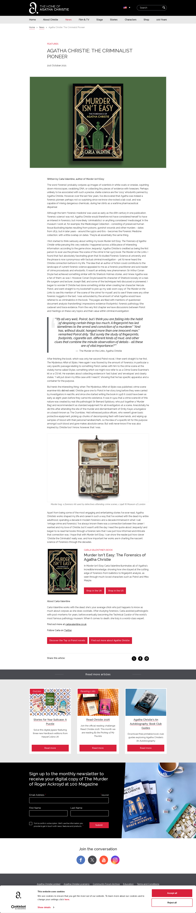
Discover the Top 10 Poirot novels (67, 640)
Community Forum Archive (106, 884)
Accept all (172, 893)
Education (128, 884)
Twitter (68, 630)
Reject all (172, 902)
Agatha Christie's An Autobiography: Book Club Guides (146, 723)
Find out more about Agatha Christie (110, 640)
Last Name (76, 808)
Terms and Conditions (148, 884)
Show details (44, 907)
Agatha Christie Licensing (76, 884)
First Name (35, 808)
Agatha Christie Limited (48, 884)
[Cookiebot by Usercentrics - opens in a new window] (18, 907)
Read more (50, 748)
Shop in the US (116, 591)
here (67, 899)
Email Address (36, 795)
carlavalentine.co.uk (76, 624)
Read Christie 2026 (98, 719)
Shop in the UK (94, 591)
